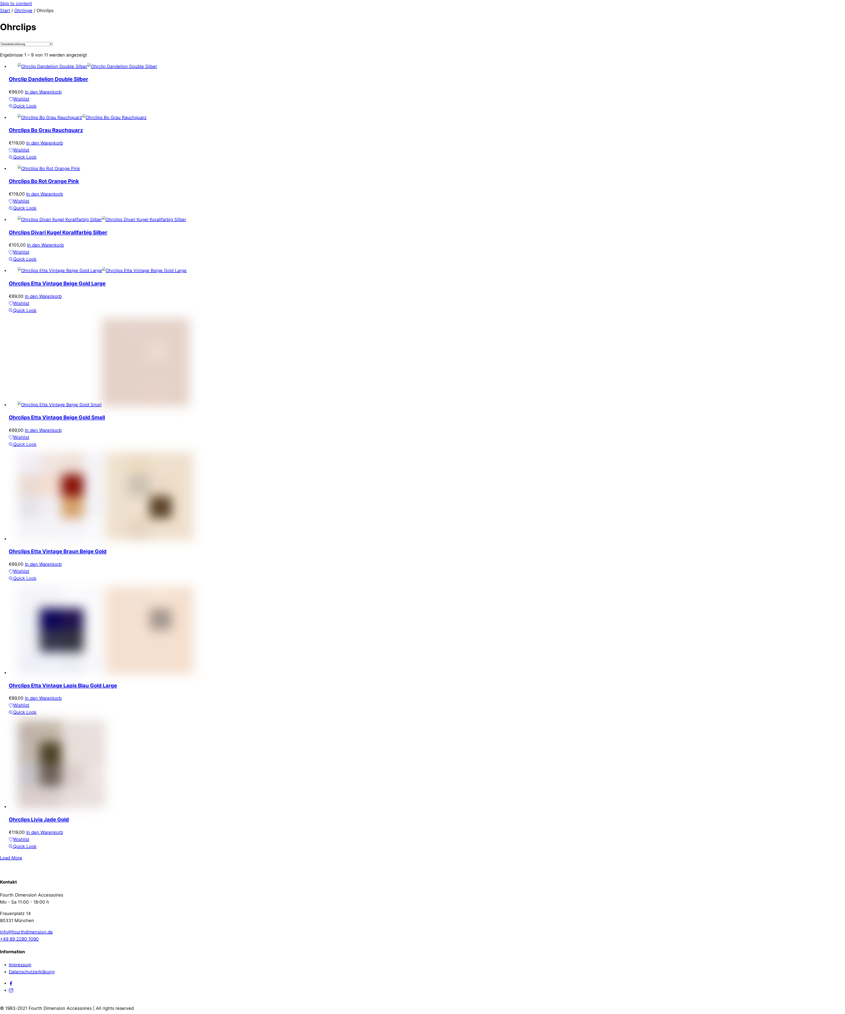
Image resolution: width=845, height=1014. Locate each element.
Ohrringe (23, 10)
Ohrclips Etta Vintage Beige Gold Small (57, 417)
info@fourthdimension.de (26, 932)
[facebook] (11, 983)
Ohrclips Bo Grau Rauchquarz (46, 130)
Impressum (20, 964)
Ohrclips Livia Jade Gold (39, 819)
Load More (11, 857)
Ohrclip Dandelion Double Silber (48, 79)
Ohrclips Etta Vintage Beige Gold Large (57, 283)
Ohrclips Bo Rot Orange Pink (44, 181)
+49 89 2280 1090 (19, 939)
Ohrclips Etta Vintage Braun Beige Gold (58, 551)
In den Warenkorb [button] (43, 92)
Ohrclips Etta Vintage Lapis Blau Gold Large (63, 685)
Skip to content (16, 3)
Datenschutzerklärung (32, 971)
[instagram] (11, 990)
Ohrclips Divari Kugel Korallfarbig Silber (58, 232)
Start (5, 10)
